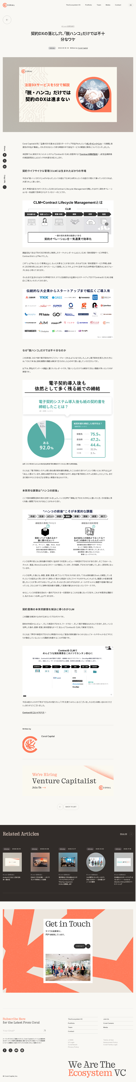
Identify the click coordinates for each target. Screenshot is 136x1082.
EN (131, 5)
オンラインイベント (94, 144)
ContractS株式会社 (89, 154)
